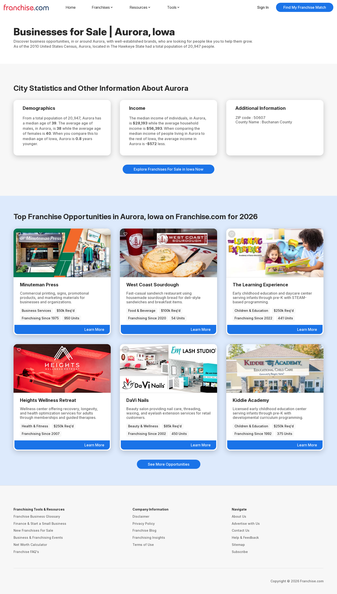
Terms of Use (143, 545)
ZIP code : (244, 117)
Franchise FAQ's (26, 552)
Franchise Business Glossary (37, 516)
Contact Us (240, 530)
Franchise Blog (144, 530)
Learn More (94, 329)
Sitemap (238, 545)
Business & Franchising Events (38, 537)
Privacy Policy (144, 523)
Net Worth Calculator (30, 545)
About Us (239, 516)
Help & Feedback (245, 537)
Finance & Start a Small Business (40, 523)
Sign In (263, 7)
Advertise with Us (246, 523)
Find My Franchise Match (304, 7)
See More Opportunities (168, 464)
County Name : (248, 122)
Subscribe (240, 552)
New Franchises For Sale (33, 530)
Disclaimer (141, 516)
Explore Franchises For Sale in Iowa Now (168, 169)
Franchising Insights (149, 537)
